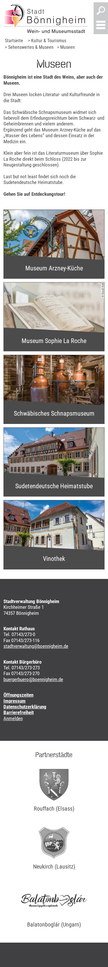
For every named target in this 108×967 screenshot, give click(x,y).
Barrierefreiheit (18, 712)
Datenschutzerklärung (24, 707)
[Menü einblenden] (101, 25)
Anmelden (13, 718)
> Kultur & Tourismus (47, 40)
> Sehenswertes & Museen (29, 47)
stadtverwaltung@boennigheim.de (35, 646)
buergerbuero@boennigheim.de (33, 679)
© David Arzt (102, 290)
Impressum (14, 701)
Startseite (14, 40)
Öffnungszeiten (18, 695)
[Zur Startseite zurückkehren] (45, 18)
